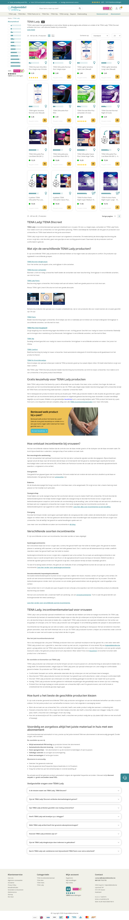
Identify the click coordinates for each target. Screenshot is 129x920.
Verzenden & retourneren (15, 890)
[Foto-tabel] (49, 36)
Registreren (69, 878)
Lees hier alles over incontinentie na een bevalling (91, 507)
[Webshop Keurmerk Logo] (107, 8)
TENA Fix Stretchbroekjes (36, 360)
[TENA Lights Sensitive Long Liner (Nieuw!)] (110, 50)
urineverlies (59, 477)
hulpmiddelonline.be (112, 645)
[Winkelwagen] (120, 8)
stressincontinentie (83, 595)
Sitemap (10, 894)
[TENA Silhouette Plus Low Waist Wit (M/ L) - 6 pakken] (110, 137)
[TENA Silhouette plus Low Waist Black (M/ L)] (62, 137)
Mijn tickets (69, 883)
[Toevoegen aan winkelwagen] (45, 77)
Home (10, 18)
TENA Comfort (32, 349)
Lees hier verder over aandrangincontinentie (53, 567)
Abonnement (116, 14)
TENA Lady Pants (33, 281)
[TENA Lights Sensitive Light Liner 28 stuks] (74, 299)
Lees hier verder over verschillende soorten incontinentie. (48, 603)
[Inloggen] (116, 8)
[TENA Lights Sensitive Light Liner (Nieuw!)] (86, 50)
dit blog (72, 524)
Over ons (10, 878)
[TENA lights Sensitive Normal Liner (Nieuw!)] (37, 93)
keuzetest (93, 651)
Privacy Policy (12, 885)
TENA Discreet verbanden (36, 270)
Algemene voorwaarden (15, 880)
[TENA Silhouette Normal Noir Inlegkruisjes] (62, 50)
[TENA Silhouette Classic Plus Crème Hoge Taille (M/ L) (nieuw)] (86, 137)
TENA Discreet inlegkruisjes (37, 262)
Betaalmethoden (13, 887)
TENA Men (40, 880)
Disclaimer (11, 883)
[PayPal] (35, 917)
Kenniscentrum (102, 14)
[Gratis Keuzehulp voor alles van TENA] (74, 421)
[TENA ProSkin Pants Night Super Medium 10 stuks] (86, 180)
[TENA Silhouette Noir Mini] (62, 93)
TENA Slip (30, 339)
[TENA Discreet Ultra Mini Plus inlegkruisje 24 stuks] (37, 50)
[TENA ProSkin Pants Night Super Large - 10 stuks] (110, 180)
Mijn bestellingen (71, 880)
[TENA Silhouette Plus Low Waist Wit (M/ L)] (37, 137)
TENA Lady (16, 18)
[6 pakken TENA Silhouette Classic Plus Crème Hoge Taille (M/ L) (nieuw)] (62, 180)
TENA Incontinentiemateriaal (45, 878)
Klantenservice (12, 892)
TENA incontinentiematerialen (81, 402)
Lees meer (31, 30)
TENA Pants (31, 317)
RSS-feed (10, 897)
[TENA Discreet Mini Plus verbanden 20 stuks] (86, 93)
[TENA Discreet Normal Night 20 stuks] (110, 93)
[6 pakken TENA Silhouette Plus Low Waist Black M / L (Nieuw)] (37, 180)
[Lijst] (53, 36)
